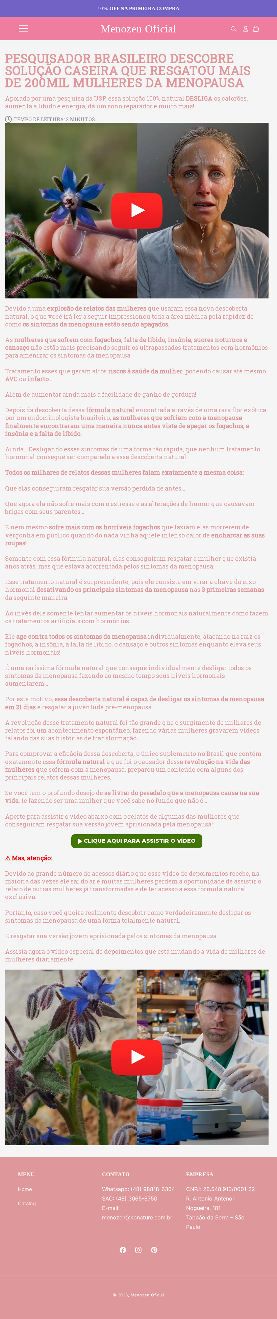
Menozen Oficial (148, 1295)
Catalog (27, 1204)
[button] (23, 28)
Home (25, 1189)
